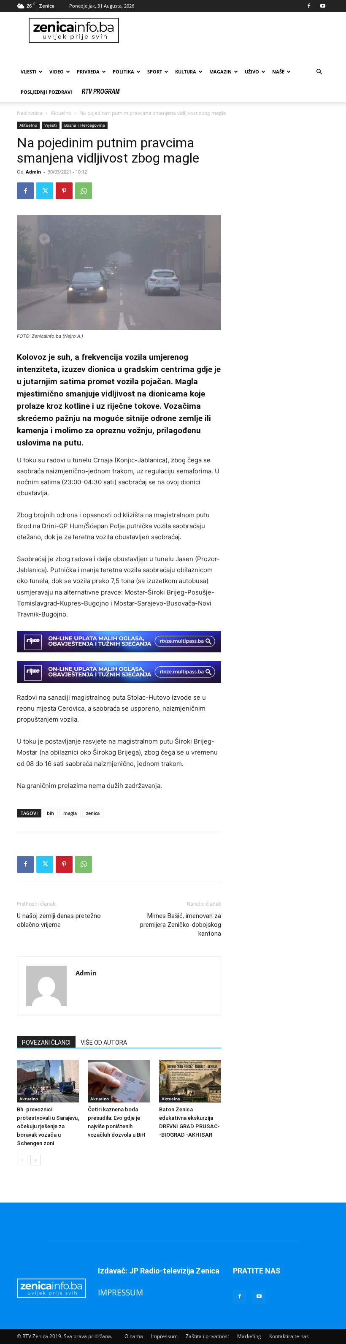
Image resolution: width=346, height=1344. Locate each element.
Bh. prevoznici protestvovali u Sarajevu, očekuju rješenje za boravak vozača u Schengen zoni (48, 1126)
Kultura (185, 71)
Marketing (249, 1336)
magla (70, 813)
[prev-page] (22, 1160)
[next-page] (35, 1160)
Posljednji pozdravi (46, 92)
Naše (278, 71)
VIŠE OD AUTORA (104, 1042)
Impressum (164, 1336)
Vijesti (28, 71)
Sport (154, 71)
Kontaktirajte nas (289, 1336)
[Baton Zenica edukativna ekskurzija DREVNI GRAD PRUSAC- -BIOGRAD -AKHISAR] (190, 1081)
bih (50, 813)
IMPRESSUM (120, 1292)
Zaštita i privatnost (207, 1336)
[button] (319, 72)
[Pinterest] (64, 190)
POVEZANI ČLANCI (46, 1042)
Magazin (220, 71)
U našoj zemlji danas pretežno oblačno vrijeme (59, 920)
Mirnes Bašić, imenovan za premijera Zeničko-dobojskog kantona (180, 924)
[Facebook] (309, 6)
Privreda (88, 71)
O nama (133, 1336)
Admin (33, 171)
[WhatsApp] (83, 190)
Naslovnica (30, 113)
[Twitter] (44, 190)
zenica (93, 813)
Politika (123, 71)
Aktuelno (61, 113)
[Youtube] (322, 6)
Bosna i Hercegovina (84, 125)
